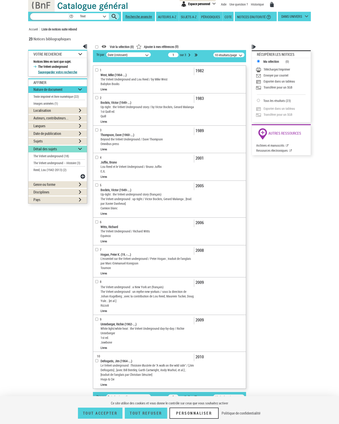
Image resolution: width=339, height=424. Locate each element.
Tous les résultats (274, 100)
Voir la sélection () (122, 46)
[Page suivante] (190, 54)
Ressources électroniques (272, 150)
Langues (39, 125)
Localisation (42, 110)
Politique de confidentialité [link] (241, 413)
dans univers (291, 17)
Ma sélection (271, 61)
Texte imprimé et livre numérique (56, 96)
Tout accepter (100, 413)
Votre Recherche (47, 54)
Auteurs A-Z (167, 16)
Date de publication (47, 133)
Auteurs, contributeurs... (50, 118)
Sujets (38, 141)
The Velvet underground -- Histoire (56, 163)
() (161, 46)
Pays (36, 199)
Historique (258, 4)
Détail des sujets (45, 148)
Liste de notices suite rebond (59, 29)
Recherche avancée (138, 16)
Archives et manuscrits (270, 145)
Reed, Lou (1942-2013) (49, 170)
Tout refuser (146, 413)
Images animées (45, 103)
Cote (228, 16)
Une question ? (239, 4)
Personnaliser (194, 413)
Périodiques (210, 16)
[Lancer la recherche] (114, 16)
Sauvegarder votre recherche (57, 72)
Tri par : (101, 54)
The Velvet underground (51, 156)
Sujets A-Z (188, 16)
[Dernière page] (196, 54)
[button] (71, 16)
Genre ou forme (44, 184)
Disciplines (41, 192)
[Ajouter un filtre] (83, 176)
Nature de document (47, 89)
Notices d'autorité (251, 16)
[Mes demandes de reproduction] (272, 4)
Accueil (33, 29)
